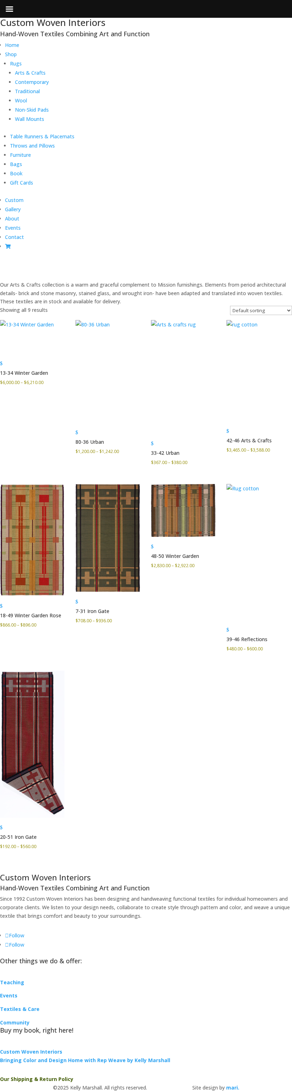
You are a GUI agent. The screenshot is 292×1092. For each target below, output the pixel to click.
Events (13, 227)
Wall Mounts (29, 119)
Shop (11, 54)
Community (15, 1022)
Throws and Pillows (32, 145)
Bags (16, 164)
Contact (14, 237)
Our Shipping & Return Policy (36, 1079)
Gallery (13, 209)
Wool (21, 100)
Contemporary (32, 82)
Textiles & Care (20, 1009)
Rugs (16, 63)
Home (12, 45)
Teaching (12, 982)
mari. (232, 1087)
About (12, 218)
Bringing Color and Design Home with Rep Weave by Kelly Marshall (85, 1060)
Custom (14, 200)
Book (16, 173)
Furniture (20, 154)
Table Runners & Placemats (42, 136)
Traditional (27, 91)
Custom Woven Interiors (31, 1051)
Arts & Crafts (30, 72)
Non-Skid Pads (32, 109)
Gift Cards (21, 182)
